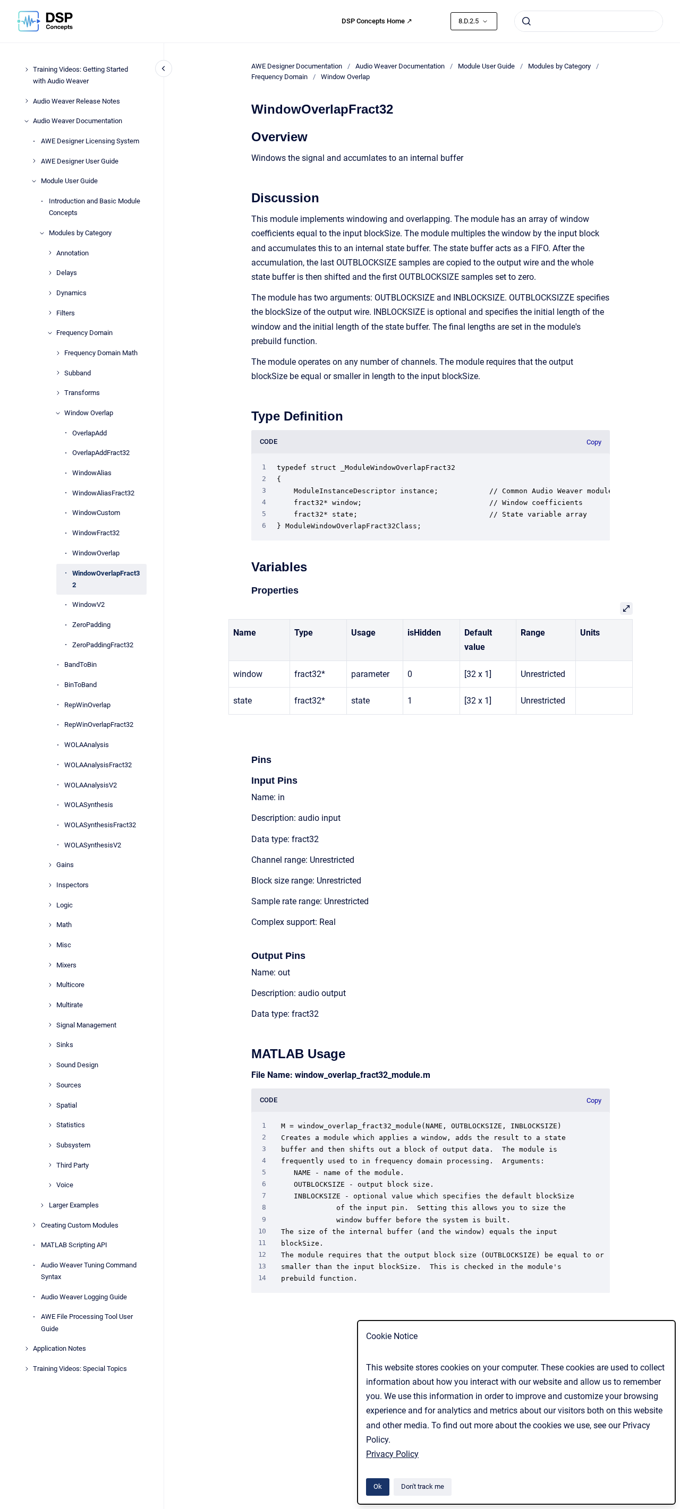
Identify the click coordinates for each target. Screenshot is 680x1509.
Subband (77, 373)
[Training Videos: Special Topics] (26, 1369)
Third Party (72, 1165)
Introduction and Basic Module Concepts (94, 207)
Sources (68, 1085)
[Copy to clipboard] (246, 135)
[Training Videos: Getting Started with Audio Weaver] (26, 69)
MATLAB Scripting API (74, 1245)
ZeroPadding (91, 625)
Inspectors (72, 885)
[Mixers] (50, 965)
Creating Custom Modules (79, 1225)
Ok (377, 1486)
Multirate (69, 1005)
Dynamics (71, 293)
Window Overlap (88, 413)
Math (64, 925)
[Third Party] (50, 1165)
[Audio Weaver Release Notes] (26, 101)
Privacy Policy (392, 1454)
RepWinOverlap (87, 705)
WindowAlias (92, 473)
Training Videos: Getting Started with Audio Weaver (80, 75)
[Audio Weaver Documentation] (26, 121)
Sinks (64, 1045)
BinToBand (80, 685)
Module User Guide (69, 181)
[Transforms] (58, 393)
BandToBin (80, 664)
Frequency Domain (84, 333)
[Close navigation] (163, 68)
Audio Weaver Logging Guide (84, 1297)
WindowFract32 (96, 533)
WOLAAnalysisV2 (90, 784)
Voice (64, 1185)
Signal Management (86, 1025)
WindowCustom (96, 513)
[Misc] (50, 945)
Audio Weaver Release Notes (76, 101)
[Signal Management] (50, 1025)
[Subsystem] (50, 1145)
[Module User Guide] (34, 181)
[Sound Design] (50, 1065)
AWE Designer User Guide (79, 161)
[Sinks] (50, 1045)
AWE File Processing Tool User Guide (87, 1322)
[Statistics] (50, 1125)
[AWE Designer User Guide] (34, 161)
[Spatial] (50, 1105)
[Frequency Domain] (50, 333)
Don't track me (422, 1486)
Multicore (70, 985)
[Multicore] (50, 985)
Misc (63, 945)
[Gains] (50, 865)
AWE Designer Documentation (296, 66)
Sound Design (77, 1065)
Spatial (66, 1105)
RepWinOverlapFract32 (98, 724)
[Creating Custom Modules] (34, 1225)
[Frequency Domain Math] (58, 353)
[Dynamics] (50, 293)
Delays (66, 273)
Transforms (82, 393)
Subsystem (73, 1145)
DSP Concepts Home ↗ (377, 21)
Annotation (72, 252)
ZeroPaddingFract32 (102, 645)
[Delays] (50, 273)
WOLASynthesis (88, 805)
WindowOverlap (96, 553)
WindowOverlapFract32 (106, 578)
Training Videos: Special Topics (80, 1369)
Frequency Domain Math (101, 353)
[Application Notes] (26, 1348)
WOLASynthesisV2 (92, 845)
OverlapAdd (89, 433)
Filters (65, 313)
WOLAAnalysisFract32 (98, 765)
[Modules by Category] (42, 233)
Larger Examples (74, 1205)
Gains (65, 865)
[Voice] (50, 1185)
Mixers (66, 965)
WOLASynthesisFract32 (100, 825)
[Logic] (50, 905)
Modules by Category (80, 233)
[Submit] (526, 21)
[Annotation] (50, 252)
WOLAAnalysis (86, 745)
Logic (64, 905)
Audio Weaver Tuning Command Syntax (89, 1271)
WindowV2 (88, 604)
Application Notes (59, 1348)
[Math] (50, 925)
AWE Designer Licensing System (90, 141)
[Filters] (50, 312)
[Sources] (50, 1085)
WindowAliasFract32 (103, 493)
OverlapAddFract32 (101, 453)
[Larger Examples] (42, 1205)
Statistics (70, 1125)
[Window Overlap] (58, 413)
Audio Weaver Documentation (77, 121)
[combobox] (588, 21)
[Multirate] (50, 1005)
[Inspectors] (50, 885)
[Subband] (58, 372)
